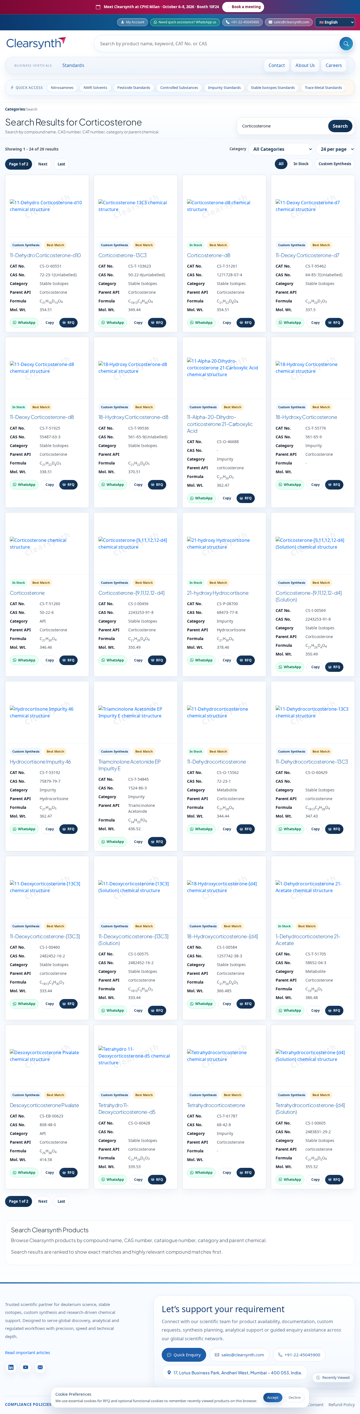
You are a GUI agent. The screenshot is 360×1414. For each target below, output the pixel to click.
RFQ (71, 322)
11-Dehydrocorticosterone (216, 761)
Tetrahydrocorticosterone (216, 1105)
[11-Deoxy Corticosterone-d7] (313, 206)
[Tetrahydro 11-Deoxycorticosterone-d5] (135, 1056)
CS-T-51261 (227, 266)
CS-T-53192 (50, 772)
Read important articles (27, 1352)
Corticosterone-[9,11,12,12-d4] (131, 592)
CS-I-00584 (227, 947)
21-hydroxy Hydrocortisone (217, 592)
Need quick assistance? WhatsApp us (187, 22)
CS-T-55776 (315, 428)
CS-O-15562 (228, 772)
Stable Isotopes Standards (273, 87)
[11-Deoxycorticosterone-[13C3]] (47, 887)
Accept (272, 1397)
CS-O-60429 (316, 772)
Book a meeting (246, 6)
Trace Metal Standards (323, 87)
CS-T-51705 (315, 954)
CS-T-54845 (138, 779)
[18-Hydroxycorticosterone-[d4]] (224, 887)
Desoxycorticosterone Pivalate (44, 1105)
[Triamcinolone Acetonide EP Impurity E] (135, 712)
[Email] (40, 1367)
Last (61, 164)
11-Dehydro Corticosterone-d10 (45, 255)
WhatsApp (26, 322)
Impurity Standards (224, 87)
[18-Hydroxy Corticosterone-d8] (135, 368)
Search (340, 126)
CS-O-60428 (139, 1123)
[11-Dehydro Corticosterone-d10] (47, 206)
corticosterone (230, 467)
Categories (15, 109)
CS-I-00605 (315, 1123)
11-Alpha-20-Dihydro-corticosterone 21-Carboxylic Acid (220, 424)
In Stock (301, 163)
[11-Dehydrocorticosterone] (224, 712)
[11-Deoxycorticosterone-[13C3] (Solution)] (135, 887)
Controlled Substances (179, 87)
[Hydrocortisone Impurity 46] (47, 712)
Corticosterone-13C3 (122, 255)
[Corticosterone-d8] (224, 206)
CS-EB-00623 (51, 1116)
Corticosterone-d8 (208, 255)
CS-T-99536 (138, 428)
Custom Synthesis (335, 163)
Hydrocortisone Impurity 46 (40, 761)
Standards (73, 65)
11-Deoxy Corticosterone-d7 (307, 255)
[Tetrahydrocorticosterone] (224, 1056)
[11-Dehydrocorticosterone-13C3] (313, 712)
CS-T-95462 (315, 266)
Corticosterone (53, 292)
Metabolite (227, 790)
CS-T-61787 (227, 1116)
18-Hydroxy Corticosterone (306, 417)
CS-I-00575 (138, 954)
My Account (135, 22)
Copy (50, 322)
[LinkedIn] (11, 1367)
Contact (277, 65)
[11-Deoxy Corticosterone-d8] (47, 368)
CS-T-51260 (50, 603)
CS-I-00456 (138, 603)
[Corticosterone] (47, 543)
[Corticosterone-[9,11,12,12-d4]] (135, 543)
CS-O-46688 (228, 441)
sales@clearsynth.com (291, 22)
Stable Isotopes (54, 283)
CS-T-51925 (50, 428)
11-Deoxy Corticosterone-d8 (42, 417)
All (281, 163)
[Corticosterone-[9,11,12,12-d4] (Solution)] (313, 543)
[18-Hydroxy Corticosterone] (313, 368)
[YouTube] (26, 1367)
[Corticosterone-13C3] (135, 206)
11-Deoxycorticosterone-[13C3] (45, 936)
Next (43, 164)
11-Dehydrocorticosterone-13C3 (312, 761)
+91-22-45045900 (245, 22)
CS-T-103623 (139, 266)
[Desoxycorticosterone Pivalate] (47, 1056)
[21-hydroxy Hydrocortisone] (224, 543)
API (43, 621)
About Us (305, 65)
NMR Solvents (95, 87)
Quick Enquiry (187, 1354)
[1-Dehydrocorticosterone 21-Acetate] (313, 887)
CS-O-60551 (51, 266)
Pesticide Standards (133, 87)
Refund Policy (341, 1404)
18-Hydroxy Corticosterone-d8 (133, 417)
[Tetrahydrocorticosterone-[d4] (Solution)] (313, 1056)
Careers (334, 65)
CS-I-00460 (50, 947)
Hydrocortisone (231, 629)
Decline (295, 1397)
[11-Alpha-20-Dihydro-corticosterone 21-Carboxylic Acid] (224, 368)
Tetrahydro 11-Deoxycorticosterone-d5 (127, 1108)
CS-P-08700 (227, 603)
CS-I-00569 (315, 610)
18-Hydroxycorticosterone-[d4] (222, 936)
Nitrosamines (62, 87)
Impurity (225, 459)
